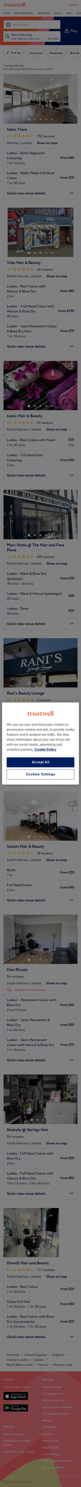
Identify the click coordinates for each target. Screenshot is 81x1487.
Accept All (40, 762)
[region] (40, 743)
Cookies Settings (40, 774)
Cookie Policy (45, 749)
